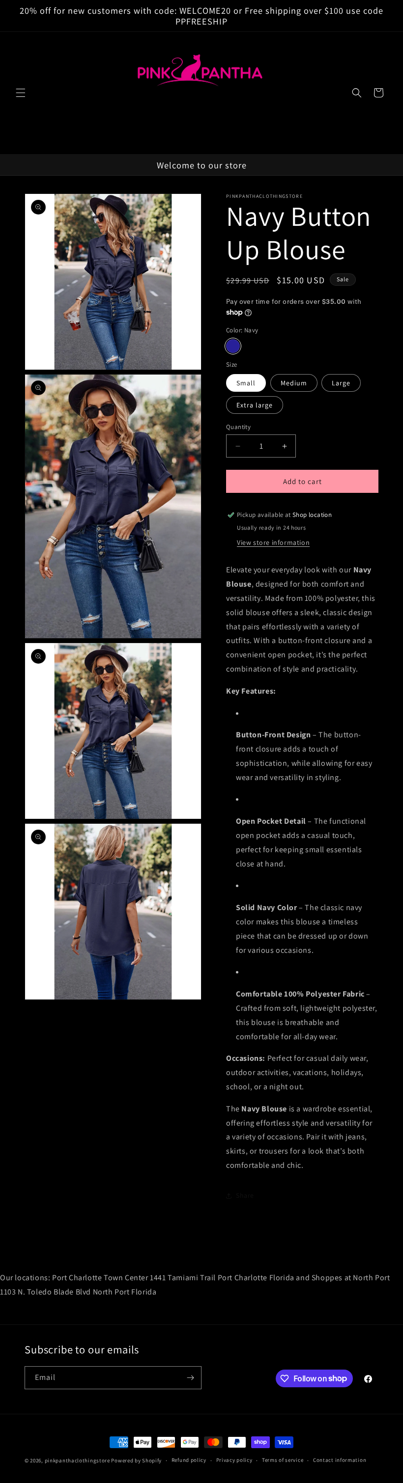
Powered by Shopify (136, 1460)
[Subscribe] (190, 1377)
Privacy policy (234, 1459)
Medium (294, 382)
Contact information (339, 1459)
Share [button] (245, 1195)
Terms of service (282, 1459)
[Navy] (233, 346)
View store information (273, 542)
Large (341, 382)
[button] (20, 93)
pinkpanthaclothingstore (77, 1460)
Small (246, 382)
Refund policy (189, 1459)
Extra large (254, 405)
